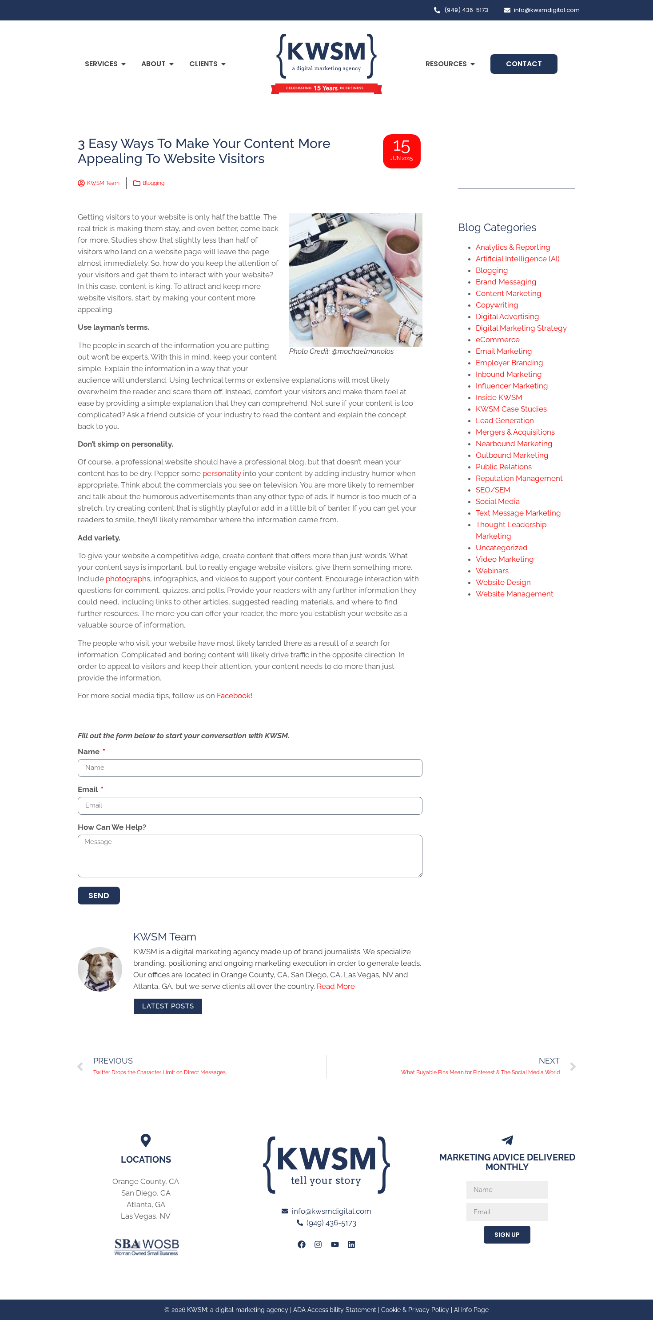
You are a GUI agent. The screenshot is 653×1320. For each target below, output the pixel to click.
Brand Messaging (506, 281)
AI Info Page (471, 1309)
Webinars (492, 570)
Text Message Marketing (518, 512)
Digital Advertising (507, 316)
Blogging (153, 183)
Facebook (234, 695)
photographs (128, 578)
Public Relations (504, 466)
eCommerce (498, 339)
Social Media (498, 501)
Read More (336, 986)
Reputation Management (519, 478)
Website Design (503, 582)
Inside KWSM (499, 397)
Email (89, 790)
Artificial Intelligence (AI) (518, 258)
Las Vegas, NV (146, 1216)
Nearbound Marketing (514, 443)
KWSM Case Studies (511, 408)
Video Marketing (505, 559)
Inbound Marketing (509, 374)
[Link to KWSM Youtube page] (335, 1244)
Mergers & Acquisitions (515, 432)
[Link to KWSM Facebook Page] (302, 1244)
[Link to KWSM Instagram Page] (318, 1244)
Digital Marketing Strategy (521, 328)
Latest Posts (168, 1006)
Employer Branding (509, 362)
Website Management (514, 593)
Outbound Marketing (512, 455)
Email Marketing (504, 351)
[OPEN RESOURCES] (472, 64)
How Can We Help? (112, 828)
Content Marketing (509, 293)
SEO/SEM (493, 489)
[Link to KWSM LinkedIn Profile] (351, 1244)
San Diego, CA (146, 1192)
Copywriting (497, 304)
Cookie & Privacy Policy (415, 1309)
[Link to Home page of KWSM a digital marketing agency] (326, 64)
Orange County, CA (145, 1181)
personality (222, 473)
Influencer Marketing (512, 385)
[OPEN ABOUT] (171, 64)
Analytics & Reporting (513, 247)
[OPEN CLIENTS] (223, 64)
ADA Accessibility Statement (334, 1309)
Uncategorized (502, 547)
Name (89, 752)
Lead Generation (505, 420)
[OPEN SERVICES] (123, 64)
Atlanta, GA (146, 1204)
